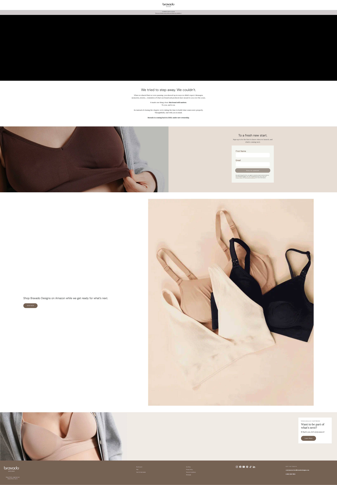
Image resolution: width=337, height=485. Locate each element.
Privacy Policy (189, 469)
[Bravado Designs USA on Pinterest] (247, 467)
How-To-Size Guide (141, 472)
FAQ (137, 469)
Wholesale (188, 475)
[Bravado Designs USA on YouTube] (244, 467)
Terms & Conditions (191, 472)
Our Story (188, 467)
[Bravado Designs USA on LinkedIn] (254, 467)
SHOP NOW (30, 305)
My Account (139, 467)
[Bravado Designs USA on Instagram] (237, 467)
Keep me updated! (252, 170)
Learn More (308, 438)
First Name (241, 151)
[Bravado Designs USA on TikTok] (251, 467)
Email (238, 160)
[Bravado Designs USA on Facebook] (240, 467)
